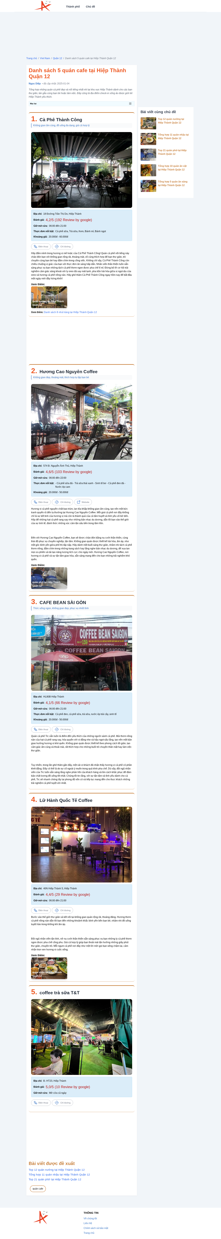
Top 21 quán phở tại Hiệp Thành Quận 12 (55, 1179)
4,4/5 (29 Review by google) (68, 894)
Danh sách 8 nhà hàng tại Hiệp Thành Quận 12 (70, 312)
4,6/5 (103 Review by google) (69, 472)
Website (85, 502)
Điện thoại (43, 246)
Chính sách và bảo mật (96, 1228)
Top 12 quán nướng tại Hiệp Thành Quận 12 (57, 1169)
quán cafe (38, 1188)
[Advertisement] (110, 33)
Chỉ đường (65, 246)
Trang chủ (31, 58)
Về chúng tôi (90, 1218)
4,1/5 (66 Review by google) (68, 703)
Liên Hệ (88, 1223)
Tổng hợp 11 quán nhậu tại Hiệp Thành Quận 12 (59, 1174)
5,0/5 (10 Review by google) (68, 1087)
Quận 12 (57, 58)
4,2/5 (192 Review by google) (69, 220)
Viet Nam (45, 58)
